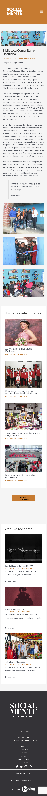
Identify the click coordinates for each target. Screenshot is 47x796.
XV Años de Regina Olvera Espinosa (18, 350)
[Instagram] (25, 766)
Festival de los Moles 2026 (15, 662)
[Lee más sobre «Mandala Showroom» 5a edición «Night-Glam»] (23, 416)
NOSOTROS (23, 747)
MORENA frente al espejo (15, 609)
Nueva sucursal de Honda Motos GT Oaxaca (22, 476)
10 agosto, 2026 (12, 568)
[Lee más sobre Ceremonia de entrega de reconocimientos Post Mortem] (23, 374)
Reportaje (28, 568)
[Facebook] (16, 766)
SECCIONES (23, 749)
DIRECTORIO (23, 759)
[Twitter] (21, 766)
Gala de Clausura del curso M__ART (19, 566)
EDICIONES (23, 756)
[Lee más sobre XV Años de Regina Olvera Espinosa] (23, 332)
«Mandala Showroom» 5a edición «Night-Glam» (22, 434)
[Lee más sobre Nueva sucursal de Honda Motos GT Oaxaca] (23, 458)
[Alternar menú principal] (42, 12)
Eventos (8, 354)
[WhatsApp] (30, 766)
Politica (27, 611)
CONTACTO (23, 762)
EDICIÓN (23, 752)
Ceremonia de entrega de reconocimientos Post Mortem (21, 392)
